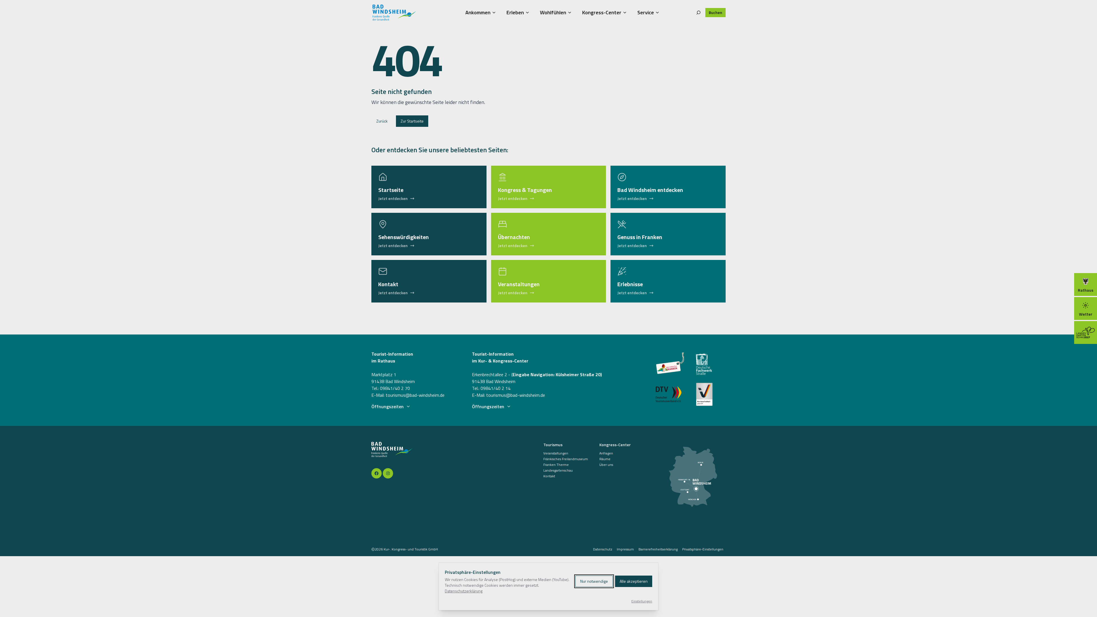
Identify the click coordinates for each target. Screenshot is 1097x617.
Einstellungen (641, 601)
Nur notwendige (594, 581)
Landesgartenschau (558, 470)
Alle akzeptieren (634, 581)
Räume (604, 459)
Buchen (715, 12)
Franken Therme (556, 464)
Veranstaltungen (555, 453)
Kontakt (549, 476)
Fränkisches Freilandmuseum (565, 459)
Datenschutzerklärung (464, 591)
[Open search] (698, 12)
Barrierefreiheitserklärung (658, 549)
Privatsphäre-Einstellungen (702, 549)
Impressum (625, 549)
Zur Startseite (412, 121)
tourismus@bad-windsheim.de (415, 395)
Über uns (606, 464)
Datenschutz (602, 549)
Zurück (382, 121)
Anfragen (606, 453)
